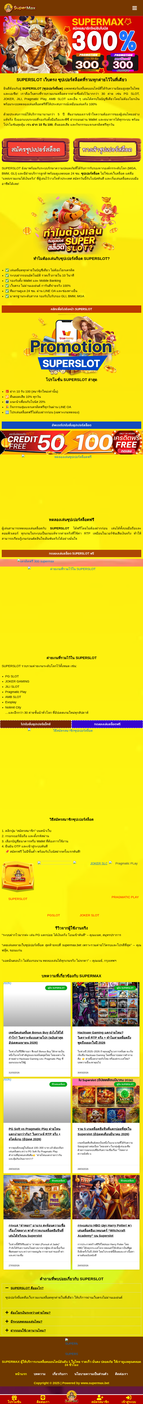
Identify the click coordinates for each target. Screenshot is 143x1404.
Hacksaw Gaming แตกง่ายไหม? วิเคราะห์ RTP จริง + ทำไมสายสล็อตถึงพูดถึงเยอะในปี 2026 (104, 1038)
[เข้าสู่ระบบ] (128, 1397)
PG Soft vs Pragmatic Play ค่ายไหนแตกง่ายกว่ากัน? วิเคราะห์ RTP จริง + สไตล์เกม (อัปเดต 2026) (35, 1134)
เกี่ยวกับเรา (59, 1374)
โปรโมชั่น (14, 1402)
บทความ (40, 1374)
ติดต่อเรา (121, 1374)
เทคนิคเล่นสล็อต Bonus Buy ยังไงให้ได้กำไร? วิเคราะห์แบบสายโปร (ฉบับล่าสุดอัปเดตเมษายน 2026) (36, 1038)
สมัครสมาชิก (100, 1402)
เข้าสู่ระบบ (129, 1402)
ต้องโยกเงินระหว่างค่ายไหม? (31, 1312)
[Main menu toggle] (135, 8)
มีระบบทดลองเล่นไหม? (26, 1321)
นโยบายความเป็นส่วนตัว (91, 1374)
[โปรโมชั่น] (14, 1397)
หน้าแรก (21, 1374)
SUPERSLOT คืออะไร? (27, 1288)
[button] (71, 1288)
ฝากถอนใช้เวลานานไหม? (28, 1330)
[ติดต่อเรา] (43, 1397)
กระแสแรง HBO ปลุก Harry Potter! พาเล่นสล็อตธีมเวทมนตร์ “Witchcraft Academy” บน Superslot (105, 1230)
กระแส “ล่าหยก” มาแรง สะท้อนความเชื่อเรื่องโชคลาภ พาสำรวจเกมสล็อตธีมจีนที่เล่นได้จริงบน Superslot (37, 1230)
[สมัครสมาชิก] (100, 1397)
